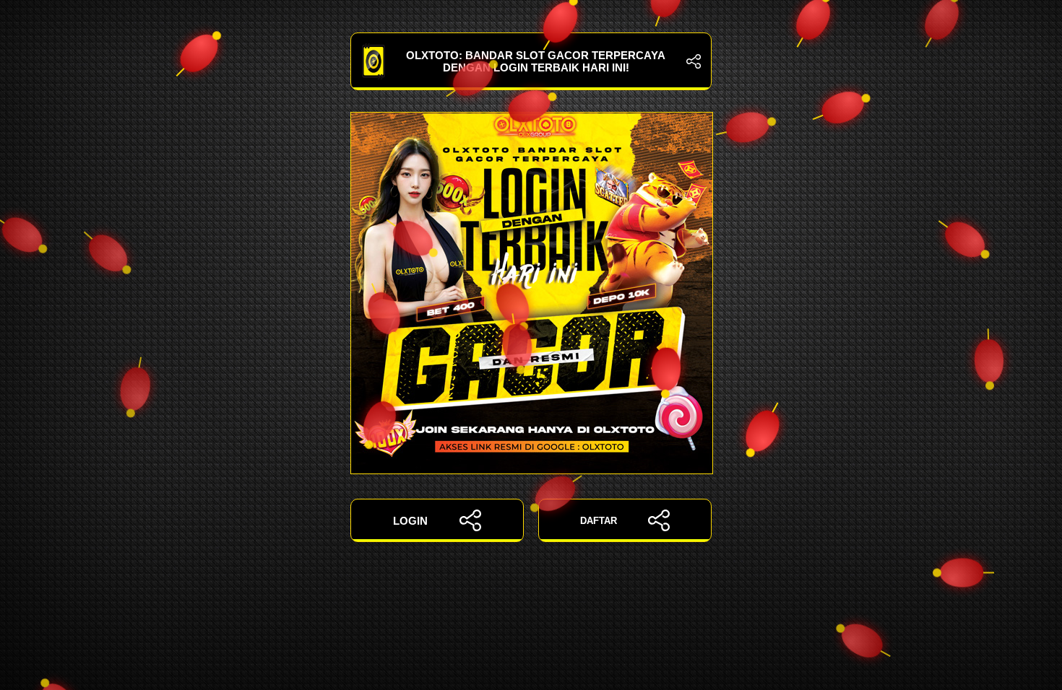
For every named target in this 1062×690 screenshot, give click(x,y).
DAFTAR (598, 520)
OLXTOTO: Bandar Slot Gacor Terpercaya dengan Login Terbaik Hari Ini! (535, 61)
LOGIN (410, 521)
